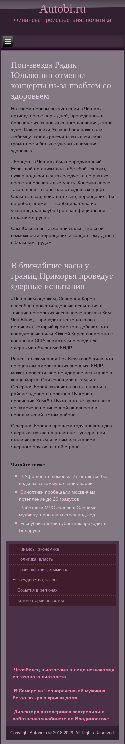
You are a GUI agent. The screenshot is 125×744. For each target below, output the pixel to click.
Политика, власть (35, 559)
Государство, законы (38, 579)
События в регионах (37, 590)
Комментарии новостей (40, 600)
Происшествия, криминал (43, 569)
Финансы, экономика (38, 549)
